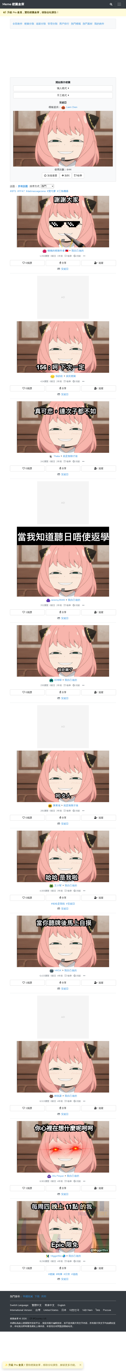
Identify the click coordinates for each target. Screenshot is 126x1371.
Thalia (57, 456)
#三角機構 (62, 191)
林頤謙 (58, 1096)
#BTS (13, 191)
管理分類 (52, 23)
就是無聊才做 (70, 456)
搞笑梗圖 (71, 376)
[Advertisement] (63, 51)
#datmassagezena (36, 191)
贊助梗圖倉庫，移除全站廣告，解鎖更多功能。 (41, 1365)
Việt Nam (87, 1310)
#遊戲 (74, 1274)
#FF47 (21, 191)
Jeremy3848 (58, 600)
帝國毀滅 (28, 1296)
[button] (84, 256)
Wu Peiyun (58, 1176)
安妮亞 (65, 269)
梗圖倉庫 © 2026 (18, 1318)
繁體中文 (37, 1305)
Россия (107, 1310)
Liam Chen (71, 107)
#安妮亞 (70, 903)
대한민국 (74, 1310)
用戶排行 (64, 23)
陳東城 (56, 805)
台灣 (37, 1310)
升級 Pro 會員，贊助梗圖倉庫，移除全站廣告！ (33, 12)
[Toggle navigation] (119, 4)
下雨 (37, 1296)
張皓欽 (59, 376)
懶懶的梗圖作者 (56, 250)
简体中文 (50, 1305)
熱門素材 (88, 23)
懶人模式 (62, 88)
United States (50, 1310)
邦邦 (43, 1296)
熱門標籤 (76, 23)
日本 (63, 1310)
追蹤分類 (41, 23)
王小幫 (58, 885)
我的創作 (99, 23)
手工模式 (62, 95)
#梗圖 (51, 1274)
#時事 (59, 1274)
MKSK (58, 970)
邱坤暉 (58, 680)
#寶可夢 (51, 191)
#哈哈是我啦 (58, 903)
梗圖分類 (29, 23)
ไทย (98, 1310)
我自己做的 (77, 250)
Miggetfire (56, 1256)
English (61, 1305)
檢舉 (69, 256)
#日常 (67, 1274)
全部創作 (17, 23)
